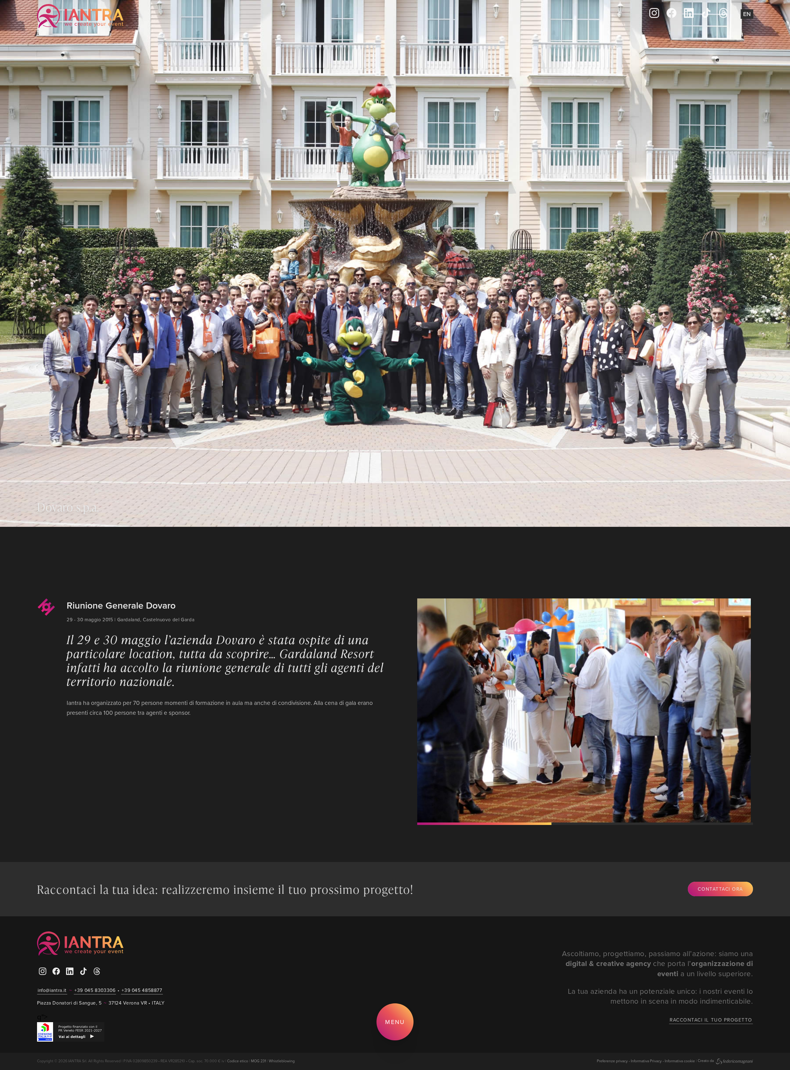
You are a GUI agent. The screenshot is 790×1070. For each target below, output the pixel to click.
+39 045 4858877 (142, 990)
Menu (395, 1022)
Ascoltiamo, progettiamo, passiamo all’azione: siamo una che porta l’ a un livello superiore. (657, 963)
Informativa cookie (680, 1060)
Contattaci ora (720, 888)
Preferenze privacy (612, 1060)
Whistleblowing (282, 1061)
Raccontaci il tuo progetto (711, 1019)
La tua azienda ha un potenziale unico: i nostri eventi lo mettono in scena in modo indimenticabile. (660, 996)
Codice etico (237, 1061)
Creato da (706, 1060)
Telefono (285, 16)
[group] (582, 710)
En (747, 14)
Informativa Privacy (646, 1060)
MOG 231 (258, 1061)
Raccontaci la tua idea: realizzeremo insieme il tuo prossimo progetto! (225, 889)
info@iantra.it (52, 990)
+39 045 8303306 (94, 990)
